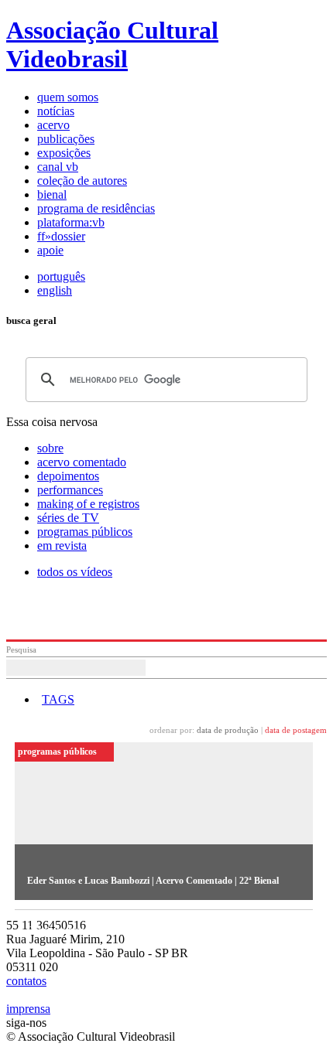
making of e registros (88, 503)
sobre (50, 448)
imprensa (28, 1008)
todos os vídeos (74, 571)
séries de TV (68, 517)
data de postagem (296, 730)
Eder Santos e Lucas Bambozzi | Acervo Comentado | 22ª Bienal (153, 880)
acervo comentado (81, 462)
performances (70, 489)
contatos (26, 980)
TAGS (58, 699)
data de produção (228, 730)
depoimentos (68, 475)
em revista (62, 545)
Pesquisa (21, 649)
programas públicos (84, 531)
